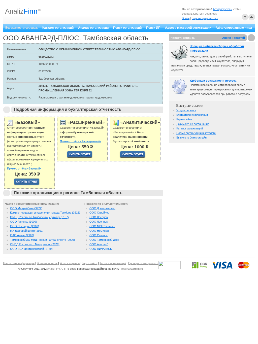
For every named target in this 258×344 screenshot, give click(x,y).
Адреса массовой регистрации (188, 27)
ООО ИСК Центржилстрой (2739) (31, 248)
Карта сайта (184, 119)
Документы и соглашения (192, 123)
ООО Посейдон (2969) (24, 226)
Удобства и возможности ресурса (213, 80)
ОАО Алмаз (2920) (22, 235)
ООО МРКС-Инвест (102, 226)
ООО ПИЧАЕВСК (100, 248)
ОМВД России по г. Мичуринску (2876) (34, 244)
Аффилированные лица (234, 27)
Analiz (21, 11)
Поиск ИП (153, 27)
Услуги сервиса (186, 110)
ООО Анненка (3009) (23, 221)
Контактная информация (192, 114)
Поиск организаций (127, 27)
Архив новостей (233, 37)
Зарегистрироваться (205, 18)
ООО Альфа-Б (98, 244)
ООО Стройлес (99, 212)
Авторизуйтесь (222, 9)
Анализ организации (93, 27)
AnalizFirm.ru (55, 268)
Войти (185, 18)
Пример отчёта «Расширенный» (80, 141)
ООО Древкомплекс (102, 208)
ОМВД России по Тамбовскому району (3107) (39, 217)
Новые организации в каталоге (196, 132)
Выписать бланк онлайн (191, 137)
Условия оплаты (47, 263)
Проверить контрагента (143, 263)
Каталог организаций (58, 27)
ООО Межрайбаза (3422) (26, 208)
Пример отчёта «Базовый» (24, 168)
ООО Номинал (99, 230)
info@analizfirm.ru (132, 268)
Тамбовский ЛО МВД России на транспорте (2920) (42, 239)
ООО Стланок (98, 235)
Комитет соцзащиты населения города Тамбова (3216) (45, 212)
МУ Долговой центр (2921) (27, 230)
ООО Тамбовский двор (104, 239)
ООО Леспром (98, 217)
